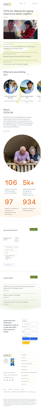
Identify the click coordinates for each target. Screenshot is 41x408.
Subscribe (26, 342)
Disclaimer (10, 389)
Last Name (24, 326)
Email (23, 331)
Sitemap (22, 389)
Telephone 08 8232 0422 (9, 372)
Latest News (8, 278)
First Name (24, 321)
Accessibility (16, 389)
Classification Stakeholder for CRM (29, 340)
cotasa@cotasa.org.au (8, 377)
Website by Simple (32, 391)
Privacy (4, 389)
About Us (5, 17)
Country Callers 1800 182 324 (10, 375)
